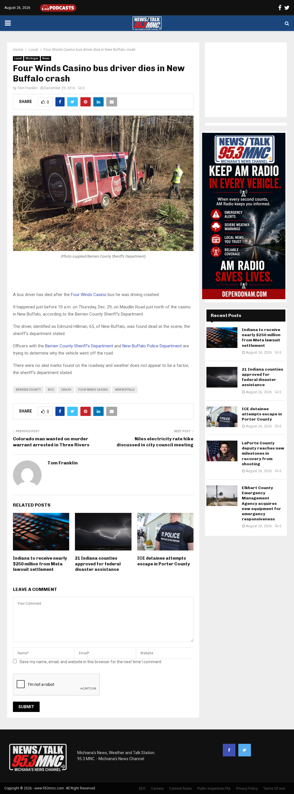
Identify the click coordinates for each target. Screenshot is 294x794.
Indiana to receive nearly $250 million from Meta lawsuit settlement (40, 564)
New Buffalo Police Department (152, 346)
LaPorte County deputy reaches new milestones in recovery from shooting (263, 453)
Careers (157, 789)
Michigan (32, 58)
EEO (142, 789)
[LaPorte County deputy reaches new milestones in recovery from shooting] (221, 451)
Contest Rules (180, 789)
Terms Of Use (274, 789)
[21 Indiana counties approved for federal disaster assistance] (221, 377)
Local (18, 58)
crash (66, 389)
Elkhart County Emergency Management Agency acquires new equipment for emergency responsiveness (261, 503)
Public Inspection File (214, 789)
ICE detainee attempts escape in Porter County (163, 561)
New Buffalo (125, 389)
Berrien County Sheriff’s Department (79, 346)
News (46, 58)
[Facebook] (229, 750)
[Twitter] (244, 750)
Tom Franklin (28, 88)
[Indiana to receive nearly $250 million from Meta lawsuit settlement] (221, 337)
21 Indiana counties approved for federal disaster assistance (98, 564)
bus (51, 389)
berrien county (28, 389)
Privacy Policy (247, 789)
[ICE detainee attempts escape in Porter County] (221, 416)
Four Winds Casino (89, 294)
